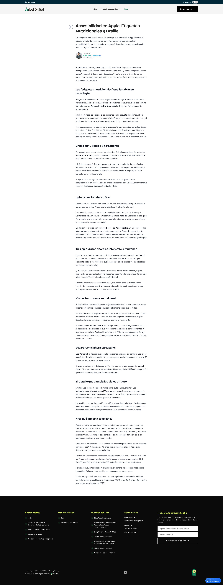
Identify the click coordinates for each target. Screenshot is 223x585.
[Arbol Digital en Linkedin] (125, 572)
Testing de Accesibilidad (103, 537)
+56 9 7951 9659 (130, 529)
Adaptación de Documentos (104, 553)
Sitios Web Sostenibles (102, 518)
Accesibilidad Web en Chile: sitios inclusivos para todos (104, 542)
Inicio (95, 9)
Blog (126, 9)
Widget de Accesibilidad (103, 548)
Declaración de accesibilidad (39, 530)
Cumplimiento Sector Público (105, 532)
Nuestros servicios (110, 9)
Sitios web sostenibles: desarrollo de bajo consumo (38, 524)
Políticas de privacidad (69, 523)
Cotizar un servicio (35, 534)
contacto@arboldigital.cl (133, 521)
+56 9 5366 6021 (130, 532)
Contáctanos (186, 9)
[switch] (195, 2)
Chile (57, 574)
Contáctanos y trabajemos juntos (40, 539)
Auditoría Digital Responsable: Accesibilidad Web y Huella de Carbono (105, 525)
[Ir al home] (34, 9)
